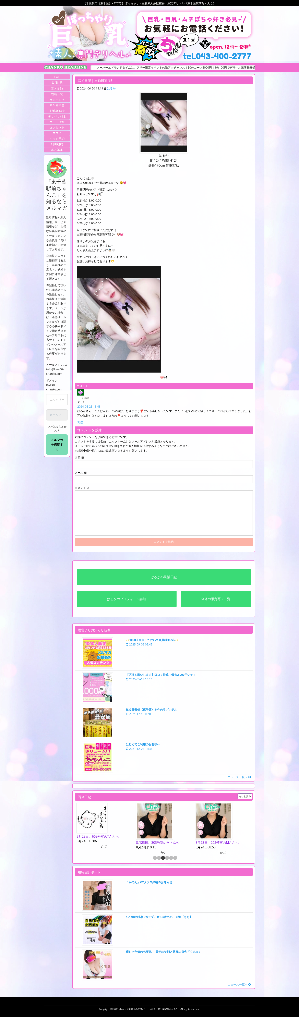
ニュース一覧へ (238, 777)
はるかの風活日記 (164, 577)
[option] (104, 826)
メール (81, 472)
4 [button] (167, 858)
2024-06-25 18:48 (88, 406)
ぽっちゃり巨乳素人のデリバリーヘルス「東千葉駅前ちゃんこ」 (147, 1008)
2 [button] (159, 858)
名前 (79, 457)
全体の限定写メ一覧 (215, 599)
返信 (80, 422)
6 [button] (175, 858)
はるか (111, 88)
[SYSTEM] (57, 105)
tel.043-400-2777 (217, 56)
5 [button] (171, 858)
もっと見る (245, 796)
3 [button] (163, 858)
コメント (82, 488)
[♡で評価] (162, 377)
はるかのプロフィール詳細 (126, 599)
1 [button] (155, 858)
